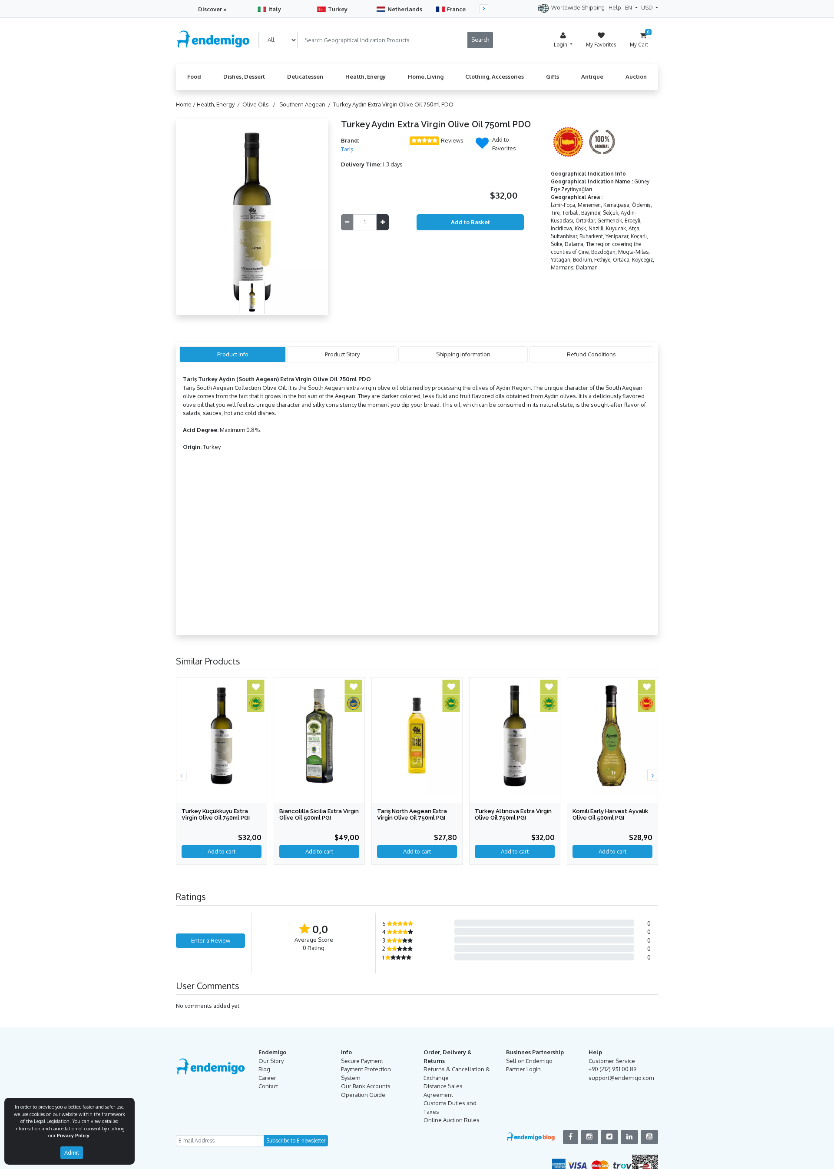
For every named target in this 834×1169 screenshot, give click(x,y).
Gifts (552, 76)
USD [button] (647, 7)
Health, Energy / (219, 104)
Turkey (338, 9)
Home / (186, 104)
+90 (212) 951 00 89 (612, 1069)
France (456, 9)
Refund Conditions (591, 354)
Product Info (232, 354)
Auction (636, 76)
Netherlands (404, 9)
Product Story (342, 354)
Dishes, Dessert (244, 76)
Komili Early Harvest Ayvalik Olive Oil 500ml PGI (610, 814)
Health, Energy (365, 76)
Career (267, 1077)
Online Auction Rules (452, 1119)
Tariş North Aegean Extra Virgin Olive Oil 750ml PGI (412, 814)
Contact (268, 1086)
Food (194, 76)
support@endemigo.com (621, 1077)
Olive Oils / (260, 104)
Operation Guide (363, 1094)
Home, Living (425, 76)
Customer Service (612, 1060)
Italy (274, 9)
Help (615, 7)
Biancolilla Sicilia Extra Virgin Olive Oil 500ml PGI (319, 814)
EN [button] (629, 7)
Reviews (452, 140)
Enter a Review (210, 940)
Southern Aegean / (306, 104)
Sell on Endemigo (529, 1060)
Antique (592, 76)
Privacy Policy (73, 1135)
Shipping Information (463, 354)
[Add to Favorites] (482, 145)
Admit (71, 1152)
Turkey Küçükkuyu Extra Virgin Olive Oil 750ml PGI (216, 814)
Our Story (271, 1060)
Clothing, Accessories (494, 76)
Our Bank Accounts (366, 1086)
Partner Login (523, 1069)
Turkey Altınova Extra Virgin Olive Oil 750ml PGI (513, 814)
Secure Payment (362, 1060)
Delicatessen (305, 76)
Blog (264, 1069)
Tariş (347, 149)
